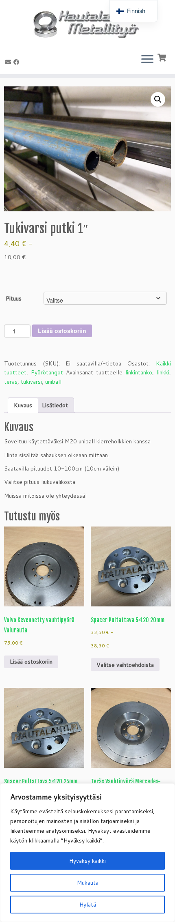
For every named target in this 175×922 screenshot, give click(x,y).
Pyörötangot (47, 372)
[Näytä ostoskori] (163, 57)
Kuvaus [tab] (23, 405)
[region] (87, 852)
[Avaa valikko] (147, 60)
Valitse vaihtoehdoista (125, 665)
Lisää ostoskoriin (62, 331)
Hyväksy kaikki (87, 861)
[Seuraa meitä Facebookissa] (17, 62)
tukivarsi (31, 382)
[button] (158, 99)
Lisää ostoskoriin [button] (31, 662)
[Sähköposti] (9, 62)
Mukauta (87, 883)
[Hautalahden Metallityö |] (87, 23)
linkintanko (138, 372)
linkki (163, 372)
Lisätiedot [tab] (55, 405)
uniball (53, 382)
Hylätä (87, 905)
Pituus (14, 298)
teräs (11, 382)
